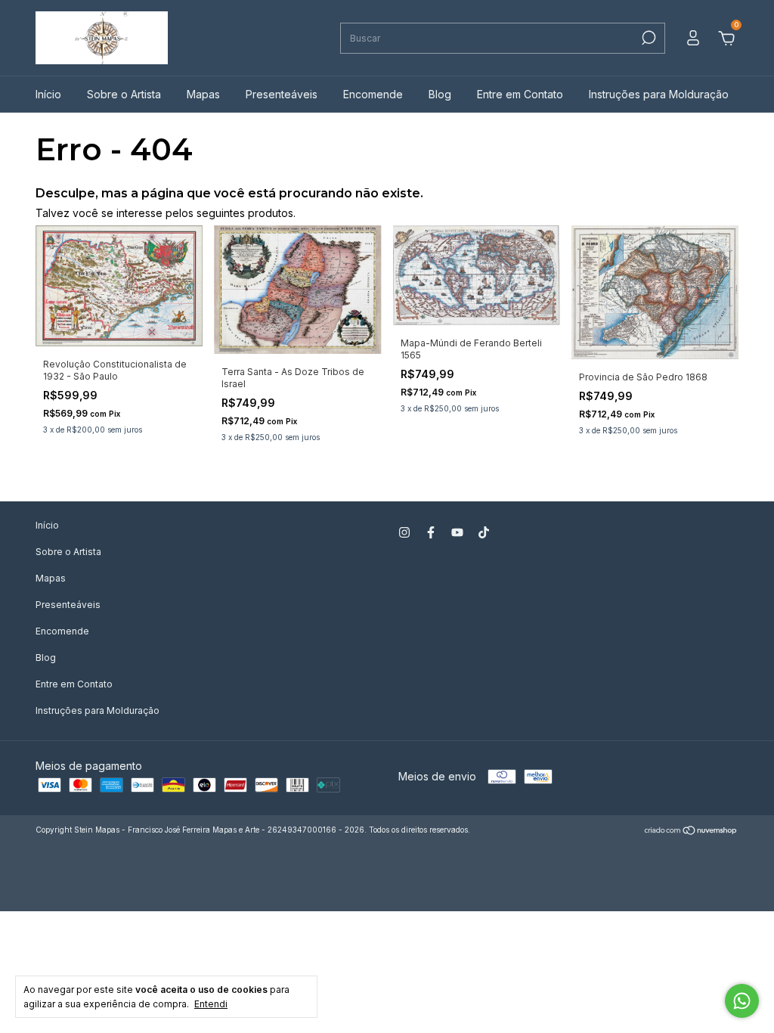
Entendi (211, 1004)
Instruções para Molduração (659, 94)
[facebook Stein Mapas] (431, 532)
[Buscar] (647, 38)
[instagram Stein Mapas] (404, 532)
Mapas (203, 94)
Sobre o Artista (124, 94)
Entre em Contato (520, 94)
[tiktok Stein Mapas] (484, 532)
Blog (440, 94)
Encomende (373, 94)
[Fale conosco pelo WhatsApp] (742, 1001)
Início (48, 94)
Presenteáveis (281, 94)
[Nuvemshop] (691, 831)
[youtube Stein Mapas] (457, 532)
